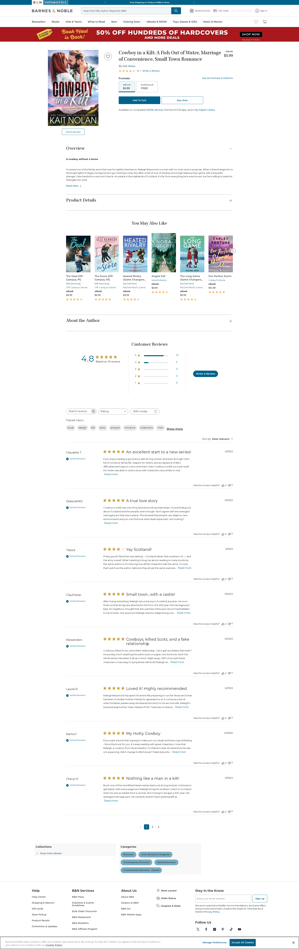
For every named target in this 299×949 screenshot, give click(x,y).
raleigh (83, 427)
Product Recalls (41, 920)
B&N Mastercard (81, 917)
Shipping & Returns (43, 902)
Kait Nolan (129, 66)
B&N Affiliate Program (84, 929)
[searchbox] (78, 411)
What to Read (96, 21)
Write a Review (151, 71)
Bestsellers (39, 21)
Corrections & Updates (44, 926)
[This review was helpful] (223, 485)
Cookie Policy (54, 945)
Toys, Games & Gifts (185, 21)
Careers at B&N (130, 902)
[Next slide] (233, 251)
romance (130, 427)
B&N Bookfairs (80, 923)
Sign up (259, 898)
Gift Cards (37, 908)
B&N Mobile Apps (131, 914)
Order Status (168, 898)
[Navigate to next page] (158, 827)
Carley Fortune (217, 280)
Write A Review (205, 373)
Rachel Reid (130, 283)
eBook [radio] (127, 86)
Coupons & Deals (171, 905)
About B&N (127, 897)
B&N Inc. (126, 908)
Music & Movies (212, 21)
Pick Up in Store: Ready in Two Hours (149, 2)
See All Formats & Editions (217, 78)
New (114, 21)
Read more (111, 474)
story (103, 427)
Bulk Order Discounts (84, 911)
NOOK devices (155, 110)
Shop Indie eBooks (83, 853)
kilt (93, 427)
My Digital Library (205, 110)
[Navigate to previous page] (140, 827)
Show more (175, 429)
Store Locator (169, 890)
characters (146, 427)
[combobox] (113, 411)
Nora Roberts (159, 280)
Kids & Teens (74, 21)
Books (56, 21)
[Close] (293, 942)
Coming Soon (131, 21)
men (160, 427)
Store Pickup (39, 914)
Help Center (39, 897)
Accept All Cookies (243, 942)
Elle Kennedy (73, 283)
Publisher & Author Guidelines (83, 904)
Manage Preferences (214, 942)
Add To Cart (139, 100)
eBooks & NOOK (157, 21)
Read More (72, 185)
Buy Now (182, 100)
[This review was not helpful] (229, 485)
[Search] (187, 10)
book (71, 427)
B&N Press (78, 897)
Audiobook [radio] (147, 86)
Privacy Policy (211, 911)
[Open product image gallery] (73, 88)
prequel (115, 427)
